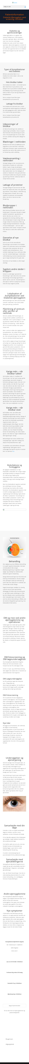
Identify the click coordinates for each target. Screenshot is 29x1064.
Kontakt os (15, 956)
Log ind (14, 1052)
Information (14, 1018)
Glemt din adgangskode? (10, 1048)
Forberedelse (14, 978)
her (13, 451)
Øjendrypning (14, 999)
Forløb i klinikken (14, 967)
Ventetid (14, 989)
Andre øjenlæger (14, 1024)
